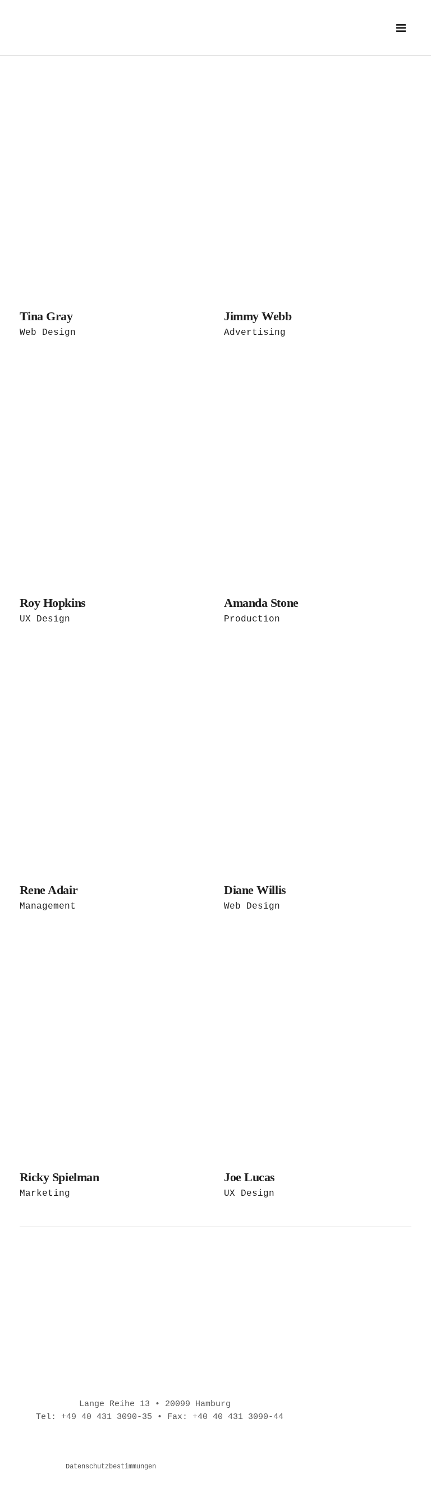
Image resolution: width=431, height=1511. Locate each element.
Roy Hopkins (53, 603)
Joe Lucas (249, 1177)
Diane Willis (255, 890)
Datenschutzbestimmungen (111, 1467)
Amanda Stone (261, 603)
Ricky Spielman (59, 1177)
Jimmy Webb (258, 316)
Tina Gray (46, 316)
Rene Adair (49, 890)
